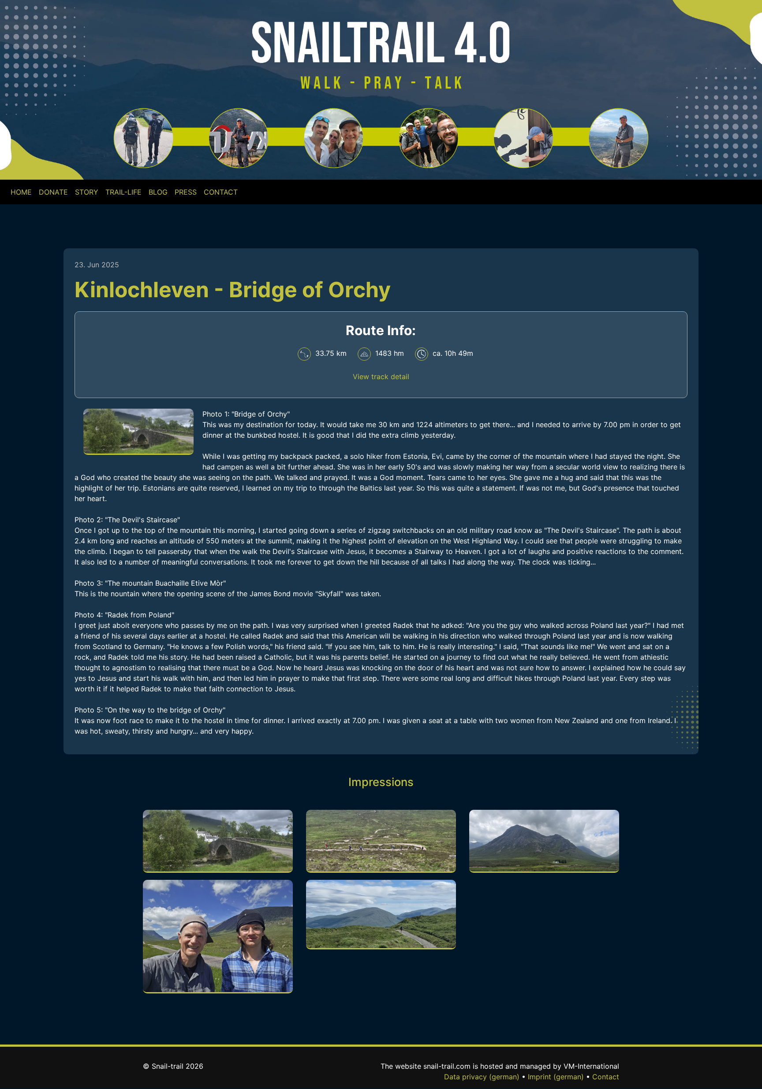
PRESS (186, 192)
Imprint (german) (556, 1076)
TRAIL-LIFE (123, 192)
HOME (23, 191)
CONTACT (221, 192)
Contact (605, 1076)
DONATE (53, 192)
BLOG (158, 192)
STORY (86, 192)
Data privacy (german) (481, 1076)
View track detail (381, 376)
